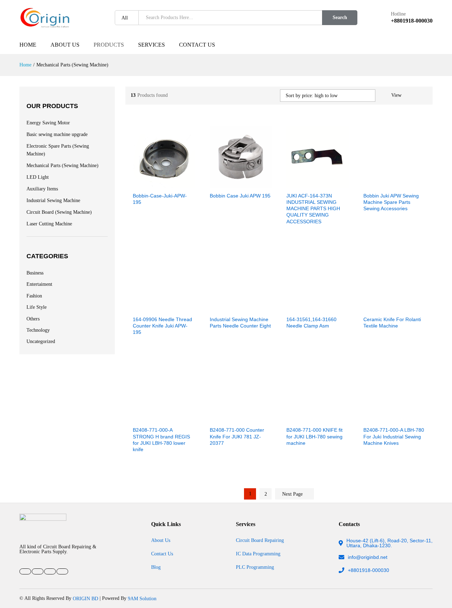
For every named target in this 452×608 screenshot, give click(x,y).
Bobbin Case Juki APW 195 (240, 196)
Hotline (398, 14)
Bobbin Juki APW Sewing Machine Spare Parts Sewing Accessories (391, 202)
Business (34, 272)
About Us (64, 45)
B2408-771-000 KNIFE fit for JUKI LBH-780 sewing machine (314, 436)
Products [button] (109, 45)
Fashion (34, 295)
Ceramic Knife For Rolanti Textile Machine (392, 323)
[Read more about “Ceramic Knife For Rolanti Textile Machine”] (370, 307)
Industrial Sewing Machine (53, 200)
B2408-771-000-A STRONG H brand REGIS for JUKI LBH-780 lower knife (161, 439)
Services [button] (151, 45)
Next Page (293, 494)
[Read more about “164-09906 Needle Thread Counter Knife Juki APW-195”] (139, 307)
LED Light (37, 177)
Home (27, 45)
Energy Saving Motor (48, 122)
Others (33, 318)
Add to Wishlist (172, 184)
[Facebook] (25, 571)
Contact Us (197, 45)
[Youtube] (37, 571)
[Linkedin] (50, 571)
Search (340, 17)
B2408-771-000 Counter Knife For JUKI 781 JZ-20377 (237, 436)
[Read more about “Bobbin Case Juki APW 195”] (216, 184)
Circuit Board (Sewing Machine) (59, 212)
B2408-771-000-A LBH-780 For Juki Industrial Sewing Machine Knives (393, 436)
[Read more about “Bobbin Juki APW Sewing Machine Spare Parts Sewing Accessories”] (370, 184)
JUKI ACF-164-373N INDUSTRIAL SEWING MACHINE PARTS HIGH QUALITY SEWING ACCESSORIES (313, 208)
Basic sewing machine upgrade (57, 134)
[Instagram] (62, 571)
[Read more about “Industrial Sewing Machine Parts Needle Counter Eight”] (216, 307)
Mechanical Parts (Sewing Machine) (62, 165)
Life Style (36, 307)
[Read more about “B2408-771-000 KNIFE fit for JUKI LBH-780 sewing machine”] (293, 418)
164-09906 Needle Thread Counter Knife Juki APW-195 (162, 326)
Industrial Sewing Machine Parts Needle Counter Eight (240, 323)
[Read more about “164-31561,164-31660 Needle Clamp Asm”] (293, 307)
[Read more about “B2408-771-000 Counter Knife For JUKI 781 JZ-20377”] (216, 418)
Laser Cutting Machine (49, 223)
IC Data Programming (258, 553)
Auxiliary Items (42, 188)
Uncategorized (40, 341)
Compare (188, 184)
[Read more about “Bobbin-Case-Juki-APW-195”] (139, 184)
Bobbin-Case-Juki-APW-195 (160, 199)
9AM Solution (142, 598)
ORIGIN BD (85, 598)
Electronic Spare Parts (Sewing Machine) (57, 150)
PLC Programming (255, 566)
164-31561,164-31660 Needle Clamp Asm (311, 323)
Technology (38, 329)
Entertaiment (39, 284)
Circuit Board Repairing (260, 540)
